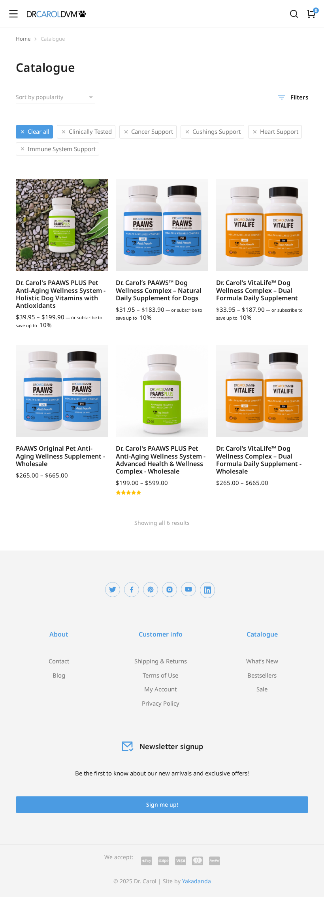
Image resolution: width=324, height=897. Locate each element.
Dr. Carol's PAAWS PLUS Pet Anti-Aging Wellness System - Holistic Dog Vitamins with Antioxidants (60, 294)
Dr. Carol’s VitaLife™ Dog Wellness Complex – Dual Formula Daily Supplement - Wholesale (258, 460)
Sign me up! (162, 804)
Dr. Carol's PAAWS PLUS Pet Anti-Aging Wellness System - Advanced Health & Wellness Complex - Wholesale (160, 460)
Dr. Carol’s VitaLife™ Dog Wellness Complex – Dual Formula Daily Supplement (257, 290)
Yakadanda (196, 881)
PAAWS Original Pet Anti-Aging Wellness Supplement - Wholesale (60, 456)
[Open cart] (311, 14)
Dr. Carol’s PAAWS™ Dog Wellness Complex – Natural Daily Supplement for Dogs (159, 290)
